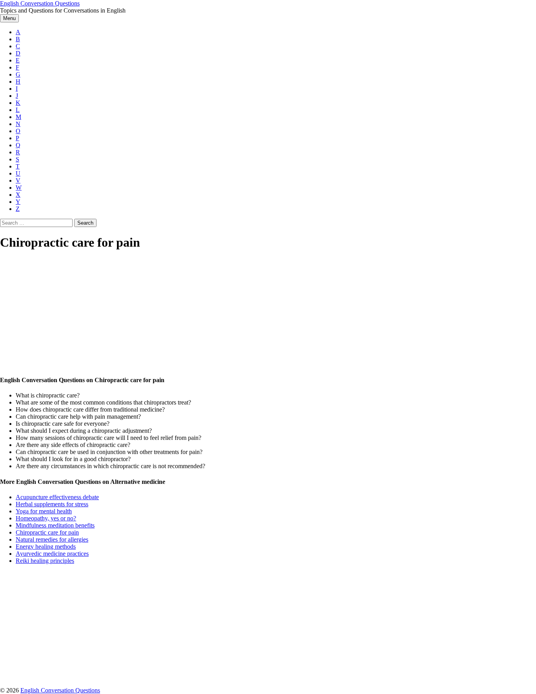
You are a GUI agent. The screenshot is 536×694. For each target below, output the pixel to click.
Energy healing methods (46, 546)
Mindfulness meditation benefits (55, 525)
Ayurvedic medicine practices (52, 553)
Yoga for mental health (44, 511)
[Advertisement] (235, 313)
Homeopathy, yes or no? (46, 518)
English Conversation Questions (40, 3)
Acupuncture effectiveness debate (57, 497)
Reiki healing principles (45, 560)
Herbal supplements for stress (52, 504)
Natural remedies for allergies (52, 539)
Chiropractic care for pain (47, 532)
